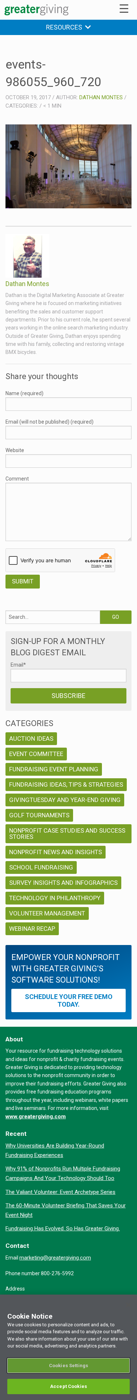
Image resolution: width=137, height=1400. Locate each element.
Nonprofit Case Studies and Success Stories (67, 833)
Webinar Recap (32, 928)
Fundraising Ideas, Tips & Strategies (66, 784)
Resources (65, 27)
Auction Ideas (31, 738)
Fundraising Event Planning (53, 769)
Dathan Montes (101, 97)
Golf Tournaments (39, 815)
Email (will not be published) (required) (49, 422)
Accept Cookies (68, 1386)
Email (18, 665)
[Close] (128, 1305)
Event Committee (36, 753)
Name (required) (24, 393)
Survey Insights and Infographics (63, 882)
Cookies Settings (68, 1365)
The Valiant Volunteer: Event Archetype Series (60, 1192)
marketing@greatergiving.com (55, 1257)
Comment (17, 479)
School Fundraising (41, 867)
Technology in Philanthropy (54, 898)
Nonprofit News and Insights (55, 852)
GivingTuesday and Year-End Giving (65, 799)
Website (14, 450)
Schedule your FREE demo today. (69, 1000)
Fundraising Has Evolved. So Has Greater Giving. (62, 1228)
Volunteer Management (47, 913)
